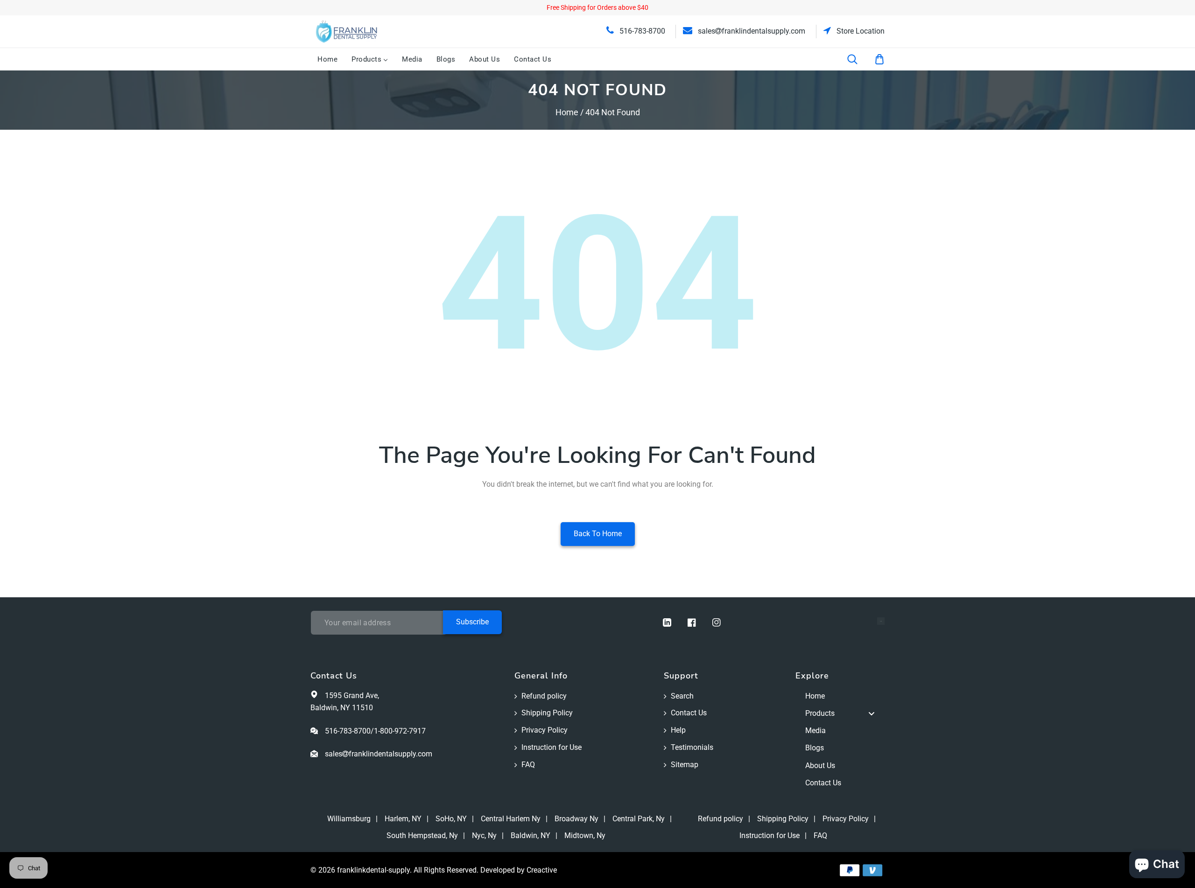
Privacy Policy (544, 730)
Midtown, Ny (584, 835)
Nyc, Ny (484, 835)
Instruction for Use (551, 747)
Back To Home (598, 533)
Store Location (860, 31)
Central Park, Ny (638, 818)
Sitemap (684, 764)
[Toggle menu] (871, 714)
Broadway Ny (576, 818)
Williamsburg (349, 818)
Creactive (542, 870)
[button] (858, 59)
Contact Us (689, 712)
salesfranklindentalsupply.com (750, 31)
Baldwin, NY (530, 835)
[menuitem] (327, 59)
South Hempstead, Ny (422, 835)
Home (566, 112)
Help (678, 730)
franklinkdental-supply (373, 870)
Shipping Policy (547, 712)
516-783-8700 (641, 31)
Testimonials (692, 747)
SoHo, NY (451, 818)
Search (682, 696)
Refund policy (544, 696)
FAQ (528, 764)
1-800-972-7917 (400, 731)
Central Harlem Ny (511, 818)
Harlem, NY (403, 818)
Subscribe (472, 621)
